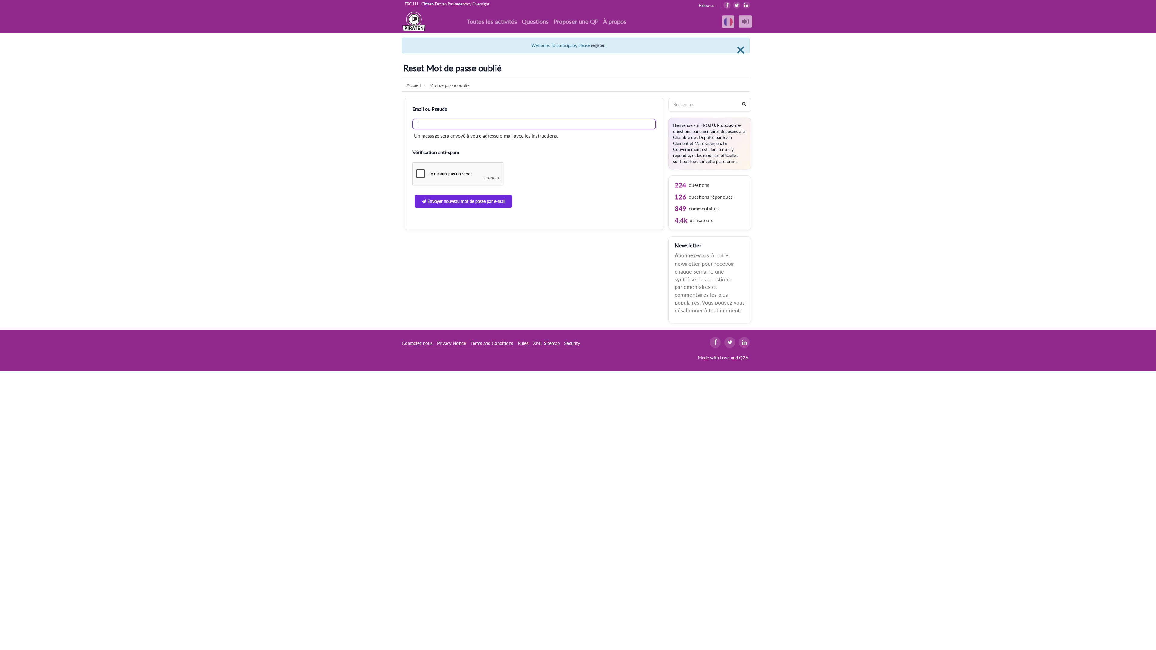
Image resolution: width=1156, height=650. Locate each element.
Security (572, 343)
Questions (535, 21)
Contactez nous (417, 343)
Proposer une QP (575, 21)
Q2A (743, 357)
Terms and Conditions (492, 343)
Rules (523, 343)
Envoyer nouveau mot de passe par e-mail (466, 201)
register (597, 45)
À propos (614, 21)
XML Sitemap (546, 343)
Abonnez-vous (692, 255)
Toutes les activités (492, 21)
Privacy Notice (451, 343)
